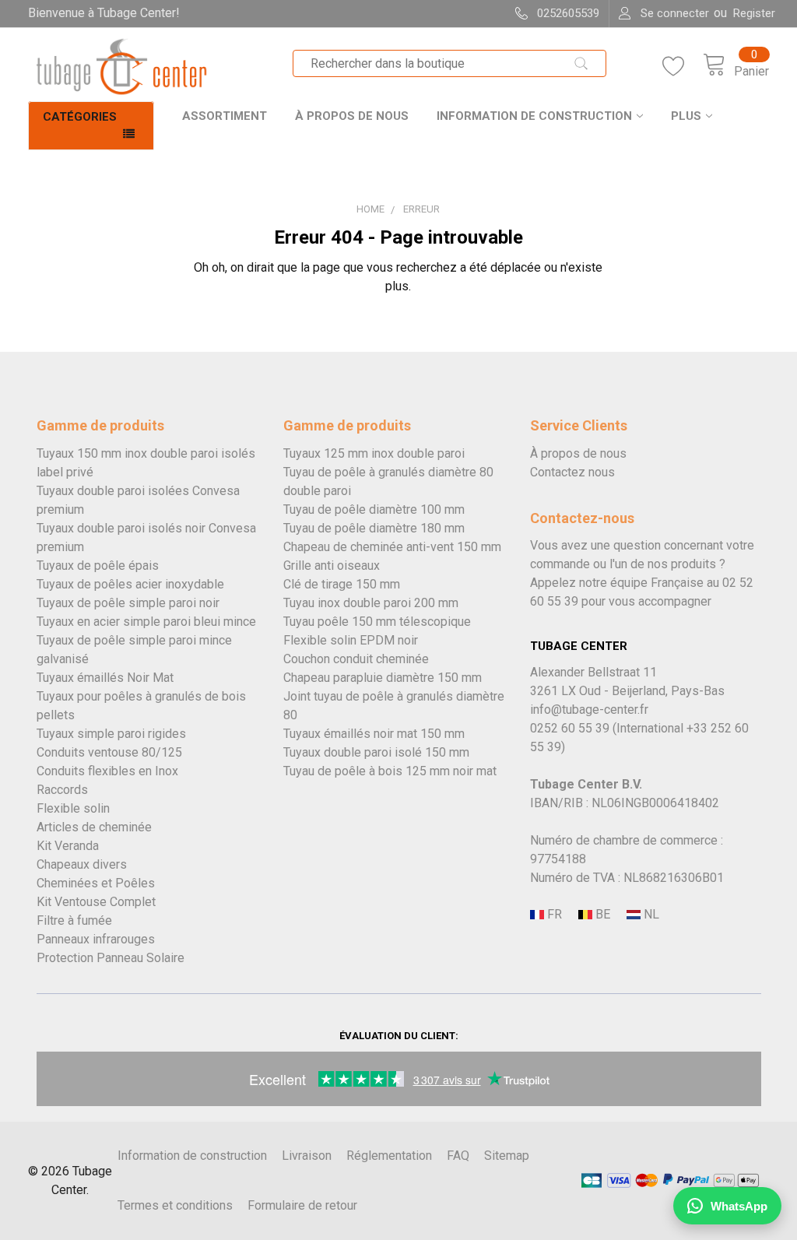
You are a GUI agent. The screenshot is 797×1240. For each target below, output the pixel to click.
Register (754, 13)
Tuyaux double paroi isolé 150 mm (376, 752)
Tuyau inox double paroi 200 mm (370, 602)
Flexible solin (73, 808)
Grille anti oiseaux (331, 565)
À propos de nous (352, 116)
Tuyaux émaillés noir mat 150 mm (374, 733)
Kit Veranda (68, 845)
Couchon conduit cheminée (356, 659)
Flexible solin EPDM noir (350, 640)
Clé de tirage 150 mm (341, 584)
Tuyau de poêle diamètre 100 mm (374, 509)
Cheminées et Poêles (96, 883)
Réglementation (389, 1155)
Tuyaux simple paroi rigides (111, 733)
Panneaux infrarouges (96, 939)
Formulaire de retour (302, 1205)
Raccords (62, 789)
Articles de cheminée (94, 827)
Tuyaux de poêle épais (98, 565)
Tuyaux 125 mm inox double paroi (374, 453)
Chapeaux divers (82, 864)
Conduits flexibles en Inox (107, 771)
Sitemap (506, 1155)
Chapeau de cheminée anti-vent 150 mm (392, 546)
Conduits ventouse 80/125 (109, 752)
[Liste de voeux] (682, 66)
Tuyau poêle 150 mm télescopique (377, 621)
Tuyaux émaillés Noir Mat (105, 677)
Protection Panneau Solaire (110, 957)
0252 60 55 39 (569, 728)
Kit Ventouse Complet (96, 901)
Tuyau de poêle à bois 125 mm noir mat (390, 771)
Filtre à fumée (74, 920)
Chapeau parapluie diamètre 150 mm (382, 677)
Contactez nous (572, 472)
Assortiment (224, 116)
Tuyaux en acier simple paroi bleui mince (146, 621)
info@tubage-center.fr (589, 709)
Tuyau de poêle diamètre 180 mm (374, 528)
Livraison (307, 1155)
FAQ (458, 1155)
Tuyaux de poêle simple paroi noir (128, 602)
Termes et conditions (175, 1205)
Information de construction (534, 116)
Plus (686, 116)
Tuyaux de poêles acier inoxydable (130, 584)
